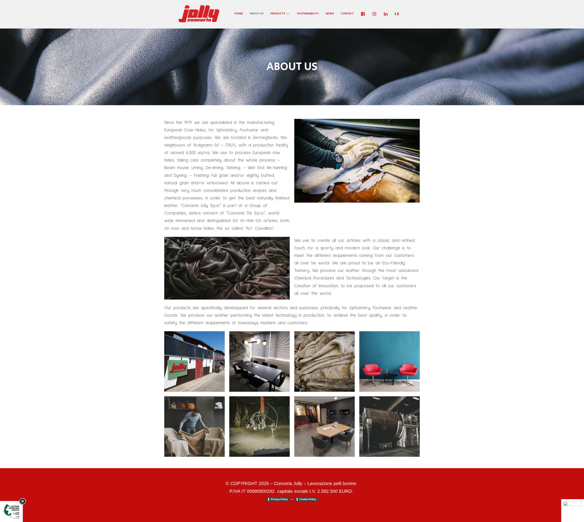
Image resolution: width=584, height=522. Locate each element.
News (330, 14)
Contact (347, 14)
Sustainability (308, 14)
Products (277, 14)
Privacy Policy (279, 499)
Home (239, 14)
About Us (256, 14)
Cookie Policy (307, 499)
